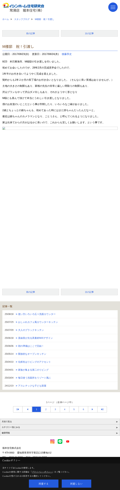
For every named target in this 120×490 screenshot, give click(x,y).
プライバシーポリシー (42, 471)
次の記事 (89, 33)
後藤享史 (67, 54)
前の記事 (30, 33)
